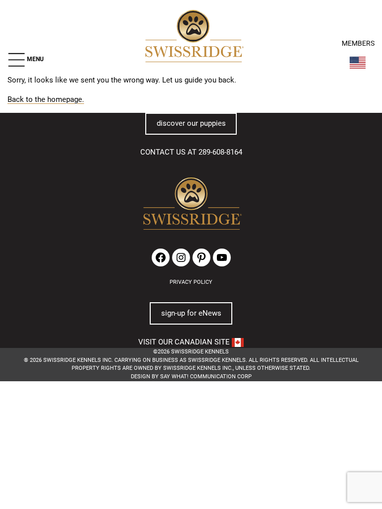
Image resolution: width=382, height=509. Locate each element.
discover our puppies (191, 123)
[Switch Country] (358, 63)
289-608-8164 (220, 152)
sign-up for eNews (191, 313)
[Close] (275, 416)
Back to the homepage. (45, 99)
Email (106, 430)
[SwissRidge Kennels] (193, 37)
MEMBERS (358, 43)
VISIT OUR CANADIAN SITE (185, 342)
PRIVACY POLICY (191, 282)
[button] (25, 60)
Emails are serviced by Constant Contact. (172, 476)
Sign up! (266, 445)
